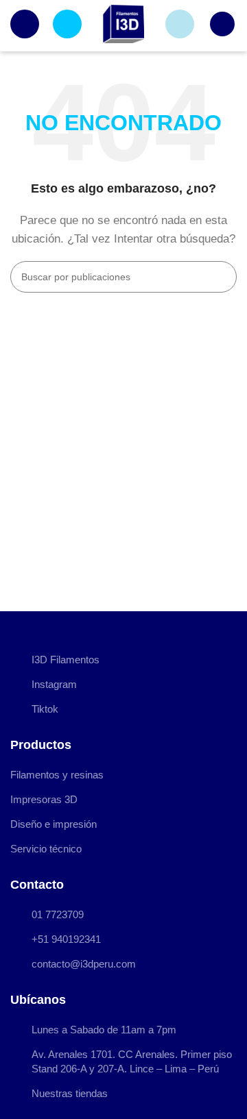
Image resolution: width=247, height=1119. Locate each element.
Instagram (54, 684)
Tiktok (45, 709)
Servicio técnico (46, 848)
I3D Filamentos (65, 659)
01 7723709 (58, 914)
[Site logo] (123, 23)
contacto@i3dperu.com (84, 964)
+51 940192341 (66, 939)
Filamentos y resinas (57, 774)
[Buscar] (67, 24)
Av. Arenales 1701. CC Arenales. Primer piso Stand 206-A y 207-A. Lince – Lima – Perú (132, 1061)
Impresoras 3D (44, 799)
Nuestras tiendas (70, 1093)
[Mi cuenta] (179, 24)
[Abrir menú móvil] (24, 24)
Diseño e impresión (53, 824)
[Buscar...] (221, 277)
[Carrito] (222, 24)
